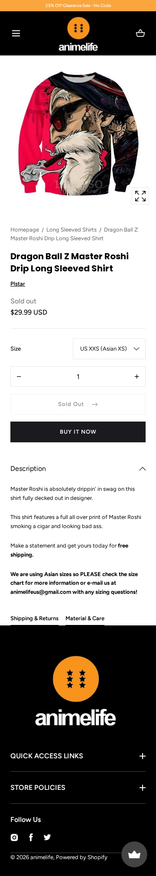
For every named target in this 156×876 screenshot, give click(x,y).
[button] (15, 33)
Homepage (24, 229)
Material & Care (84, 618)
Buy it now (78, 431)
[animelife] (78, 33)
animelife (41, 857)
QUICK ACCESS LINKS (46, 756)
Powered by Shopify (81, 857)
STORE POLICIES (37, 787)
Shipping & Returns (34, 618)
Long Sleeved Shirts (71, 229)
